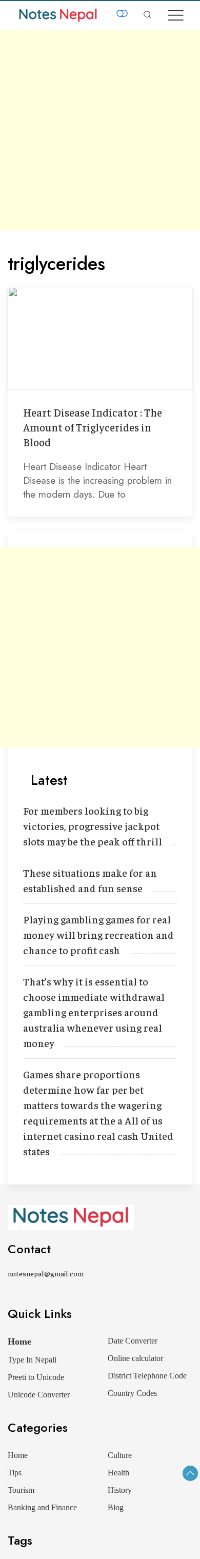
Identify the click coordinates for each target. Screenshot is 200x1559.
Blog (116, 1507)
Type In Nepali (32, 1359)
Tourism (21, 1490)
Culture (120, 1455)
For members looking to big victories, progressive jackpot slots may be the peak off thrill (92, 825)
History (120, 1490)
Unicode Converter (39, 1394)
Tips (15, 1472)
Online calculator (135, 1358)
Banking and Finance (42, 1507)
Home (19, 1341)
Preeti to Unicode (36, 1377)
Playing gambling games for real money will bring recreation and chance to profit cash (98, 934)
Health (118, 1472)
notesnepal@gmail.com (46, 1273)
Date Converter (132, 1340)
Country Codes (132, 1393)
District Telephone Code (147, 1375)
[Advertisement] (100, 130)
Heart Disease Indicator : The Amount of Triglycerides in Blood (92, 427)
